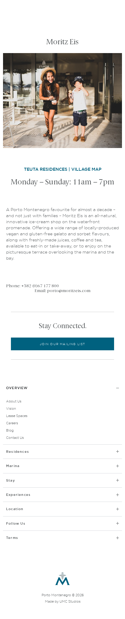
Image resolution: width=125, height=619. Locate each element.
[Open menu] (114, 11)
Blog (10, 430)
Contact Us (15, 438)
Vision (11, 408)
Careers (12, 423)
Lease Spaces (16, 416)
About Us (13, 401)
